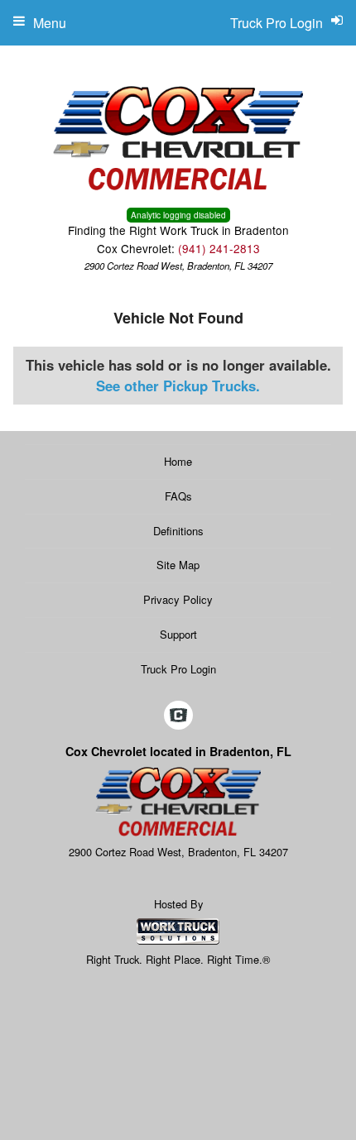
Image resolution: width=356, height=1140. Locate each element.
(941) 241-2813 (219, 248)
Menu (49, 22)
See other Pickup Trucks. (178, 385)
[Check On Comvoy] (178, 715)
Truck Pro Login (178, 669)
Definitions (178, 531)
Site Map (178, 564)
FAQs (178, 496)
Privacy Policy (178, 599)
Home (178, 461)
